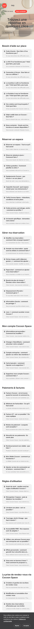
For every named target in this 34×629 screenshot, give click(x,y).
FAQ (12, 5)
